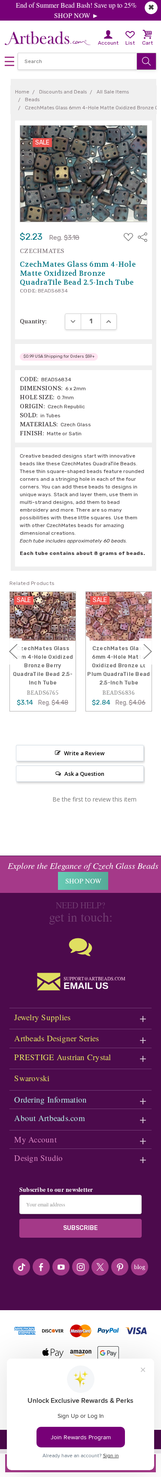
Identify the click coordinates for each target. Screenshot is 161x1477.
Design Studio (38, 1157)
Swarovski (31, 1078)
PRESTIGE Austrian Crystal (62, 1057)
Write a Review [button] (84, 753)
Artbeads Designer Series (56, 1038)
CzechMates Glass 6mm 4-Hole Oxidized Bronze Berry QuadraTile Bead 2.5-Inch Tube (42, 665)
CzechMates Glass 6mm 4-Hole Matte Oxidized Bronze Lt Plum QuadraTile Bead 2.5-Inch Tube (118, 665)
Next (147, 651)
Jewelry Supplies (42, 1017)
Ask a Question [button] (84, 774)
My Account (35, 1139)
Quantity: (33, 321)
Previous (13, 651)
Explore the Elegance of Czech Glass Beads (83, 865)
